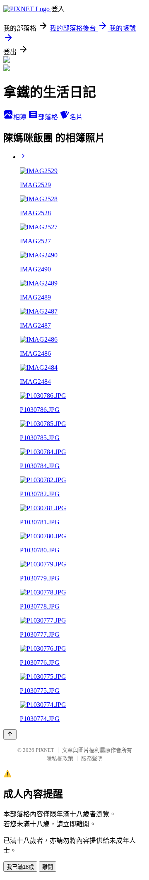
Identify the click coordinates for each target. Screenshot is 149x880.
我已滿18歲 (20, 867)
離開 (47, 867)
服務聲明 (92, 758)
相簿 (20, 117)
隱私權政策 (59, 758)
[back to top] (10, 734)
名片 (76, 117)
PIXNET (45, 750)
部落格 (49, 117)
